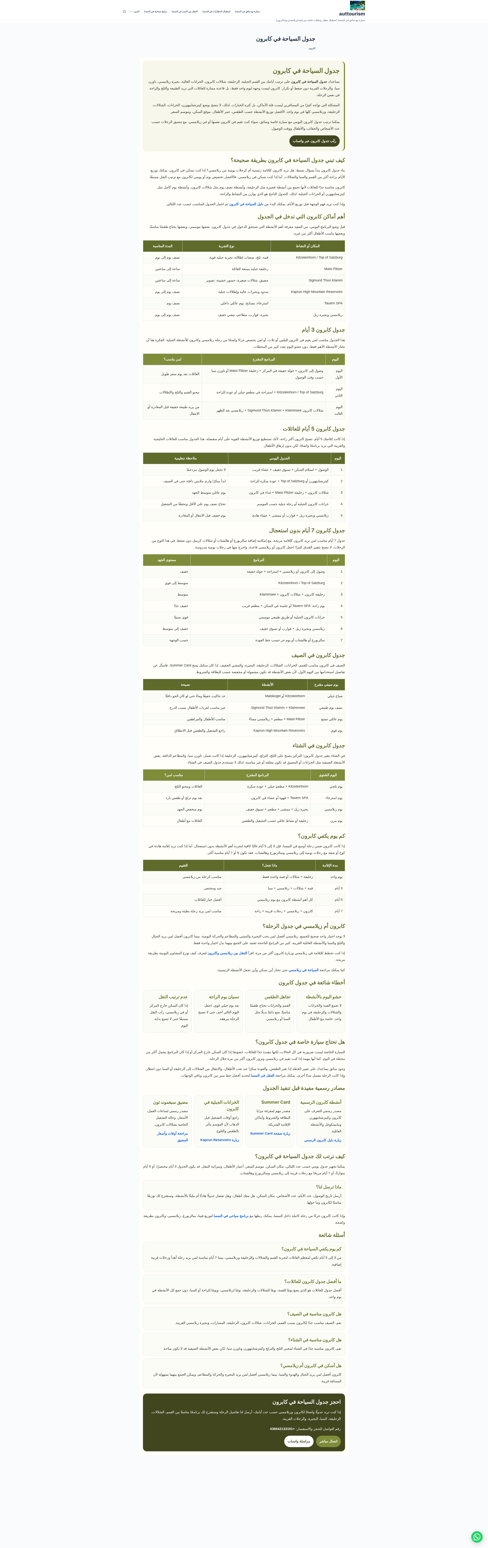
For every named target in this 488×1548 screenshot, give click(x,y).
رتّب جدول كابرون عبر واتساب (314, 141)
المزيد (136, 11)
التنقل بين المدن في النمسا (185, 11)
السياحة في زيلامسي (304, 970)
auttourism (352, 14)
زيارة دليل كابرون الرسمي (322, 1140)
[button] (477, 1537)
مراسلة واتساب (299, 1441)
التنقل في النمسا (262, 1075)
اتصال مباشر (328, 1441)
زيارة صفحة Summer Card (270, 1133)
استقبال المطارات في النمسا (216, 11)
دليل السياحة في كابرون (246, 204)
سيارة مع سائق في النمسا (247, 11)
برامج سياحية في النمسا (155, 11)
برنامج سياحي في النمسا (231, 1216)
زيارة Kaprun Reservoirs (219, 1140)
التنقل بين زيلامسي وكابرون (227, 953)
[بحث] (124, 11)
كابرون (312, 48)
